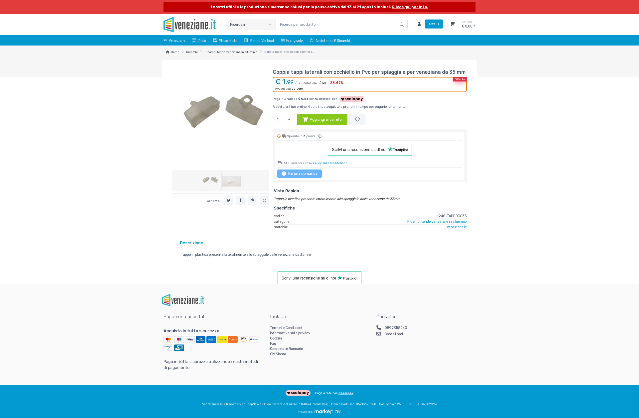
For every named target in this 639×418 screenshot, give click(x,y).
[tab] (191, 243)
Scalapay (345, 393)
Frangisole (294, 40)
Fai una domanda (302, 173)
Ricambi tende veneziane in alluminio (231, 52)
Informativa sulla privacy (290, 333)
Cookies (276, 338)
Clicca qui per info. (410, 7)
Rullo (202, 41)
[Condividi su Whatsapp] (264, 200)
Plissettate (228, 41)
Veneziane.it (457, 227)
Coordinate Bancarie (286, 349)
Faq (273, 344)
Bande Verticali (262, 41)
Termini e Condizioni (286, 328)
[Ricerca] (401, 19)
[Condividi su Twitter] (228, 200)
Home (175, 52)
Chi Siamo (278, 354)
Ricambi (192, 52)
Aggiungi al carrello (326, 119)
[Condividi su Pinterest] (252, 200)
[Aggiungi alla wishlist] (357, 119)
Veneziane (177, 40)
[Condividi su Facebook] (240, 200)
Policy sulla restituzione (330, 163)
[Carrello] (452, 24)
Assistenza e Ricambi (333, 41)
